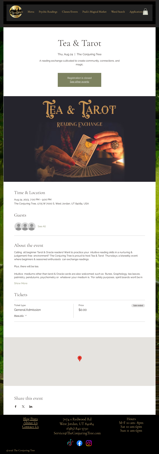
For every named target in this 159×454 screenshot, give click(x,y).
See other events (79, 81)
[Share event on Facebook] (15, 406)
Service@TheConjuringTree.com (77, 433)
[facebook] (79, 443)
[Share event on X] (23, 406)
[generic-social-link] (70, 443)
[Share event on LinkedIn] (30, 406)
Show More (20, 283)
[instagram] (89, 443)
